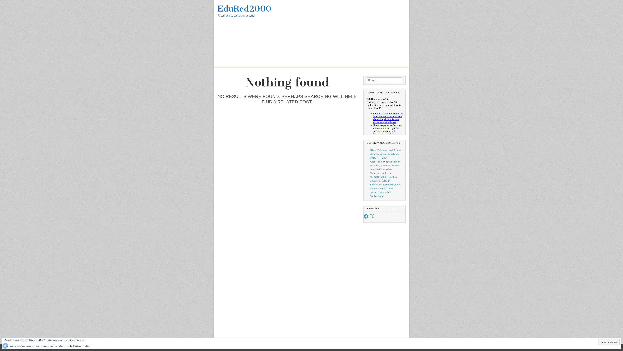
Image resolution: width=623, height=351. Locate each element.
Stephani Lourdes (379, 173)
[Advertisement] (311, 44)
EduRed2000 (244, 9)
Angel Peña (376, 161)
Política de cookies (81, 346)
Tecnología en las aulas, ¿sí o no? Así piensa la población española (385, 165)
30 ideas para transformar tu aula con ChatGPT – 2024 (385, 154)
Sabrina (374, 184)
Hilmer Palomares (379, 150)
